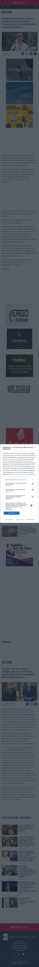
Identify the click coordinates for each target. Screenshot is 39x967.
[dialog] (19, 483)
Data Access (19, 519)
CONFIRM (11, 513)
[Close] (35, 447)
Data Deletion (9, 519)
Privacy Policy (30, 519)
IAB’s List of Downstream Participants (21, 474)
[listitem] (19, 480)
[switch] (32, 483)
